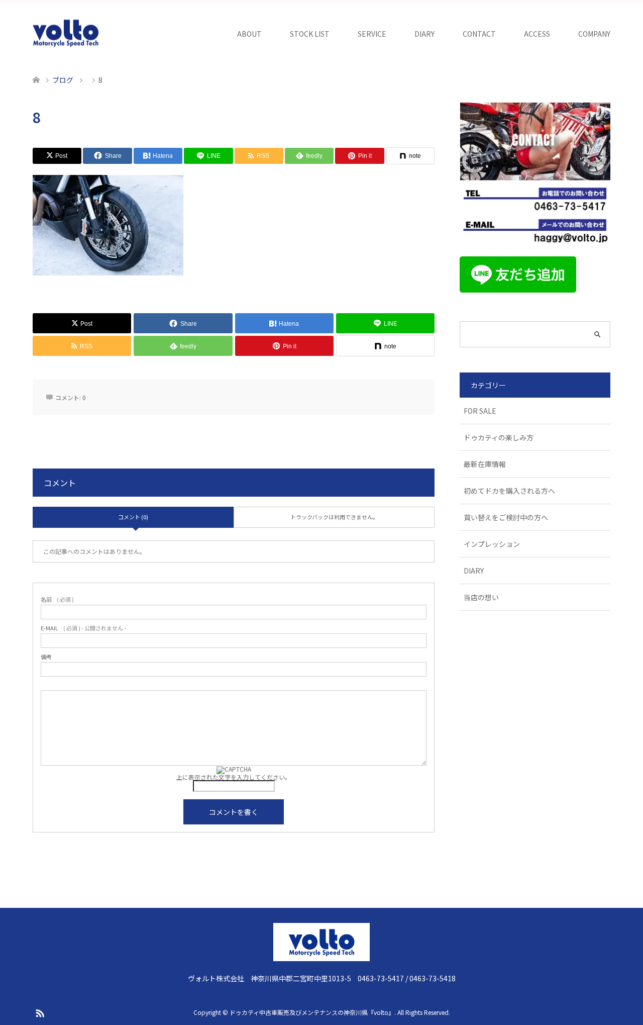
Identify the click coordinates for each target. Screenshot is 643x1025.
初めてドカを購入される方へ (509, 491)
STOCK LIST (310, 34)
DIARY (424, 34)
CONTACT (479, 34)
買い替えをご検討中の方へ (506, 517)
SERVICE (372, 34)
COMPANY (594, 34)
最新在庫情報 (485, 464)
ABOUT (249, 34)
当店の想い (481, 597)
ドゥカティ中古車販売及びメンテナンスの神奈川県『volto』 (312, 1012)
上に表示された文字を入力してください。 (233, 777)
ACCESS (537, 34)
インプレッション (492, 544)
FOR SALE (480, 411)
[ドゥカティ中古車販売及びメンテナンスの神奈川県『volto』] (66, 34)
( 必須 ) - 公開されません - (83, 628)
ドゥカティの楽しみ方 (498, 437)
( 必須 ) (57, 599)
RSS (40, 1012)
